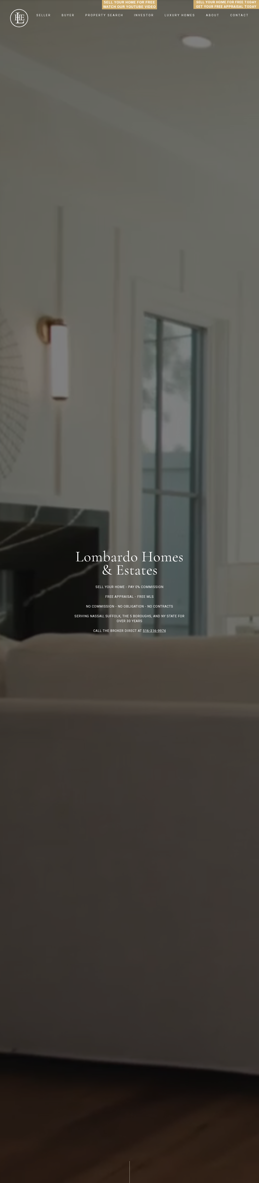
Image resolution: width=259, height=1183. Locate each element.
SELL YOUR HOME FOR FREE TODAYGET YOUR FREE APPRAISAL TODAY (226, 4)
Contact (239, 15)
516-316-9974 (154, 631)
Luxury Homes (180, 15)
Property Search (104, 15)
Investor (144, 15)
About (213, 15)
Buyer (68, 15)
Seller (43, 15)
